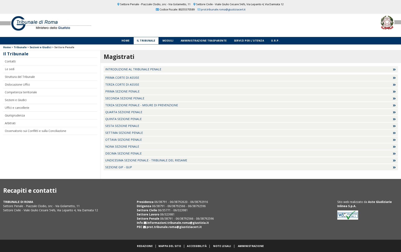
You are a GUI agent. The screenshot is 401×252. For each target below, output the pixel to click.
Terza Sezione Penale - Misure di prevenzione (141, 105)
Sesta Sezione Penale (122, 126)
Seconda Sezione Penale (124, 98)
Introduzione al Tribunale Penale (133, 69)
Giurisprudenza (15, 115)
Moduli (168, 40)
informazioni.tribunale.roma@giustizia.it (178, 223)
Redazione (145, 246)
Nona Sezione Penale (122, 146)
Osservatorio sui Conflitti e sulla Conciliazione (35, 131)
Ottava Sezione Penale (123, 140)
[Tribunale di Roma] (83, 25)
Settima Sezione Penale (124, 133)
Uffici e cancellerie (17, 108)
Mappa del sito (170, 246)
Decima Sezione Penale (123, 153)
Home (126, 40)
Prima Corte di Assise (122, 78)
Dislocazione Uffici (17, 84)
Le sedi (9, 69)
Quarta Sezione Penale (123, 112)
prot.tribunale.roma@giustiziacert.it (223, 9)
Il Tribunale (146, 40)
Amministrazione (251, 246)
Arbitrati (10, 123)
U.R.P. (275, 40)
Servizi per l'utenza (249, 40)
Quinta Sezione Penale (123, 119)
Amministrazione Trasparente (204, 40)
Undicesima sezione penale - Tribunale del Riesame (146, 160)
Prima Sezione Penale (122, 91)
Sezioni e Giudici (40, 47)
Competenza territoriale (21, 92)
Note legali (222, 246)
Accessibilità (197, 246)
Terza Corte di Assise (122, 84)
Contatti (10, 61)
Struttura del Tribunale (20, 77)
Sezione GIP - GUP (118, 167)
